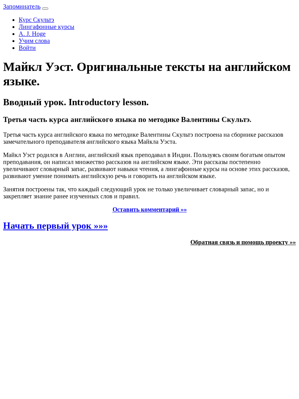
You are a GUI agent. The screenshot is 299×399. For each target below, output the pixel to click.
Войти (27, 47)
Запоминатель (21, 6)
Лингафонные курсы (46, 26)
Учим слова (34, 40)
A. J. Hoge (32, 33)
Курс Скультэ (36, 19)
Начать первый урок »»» (55, 226)
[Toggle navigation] (45, 8)
